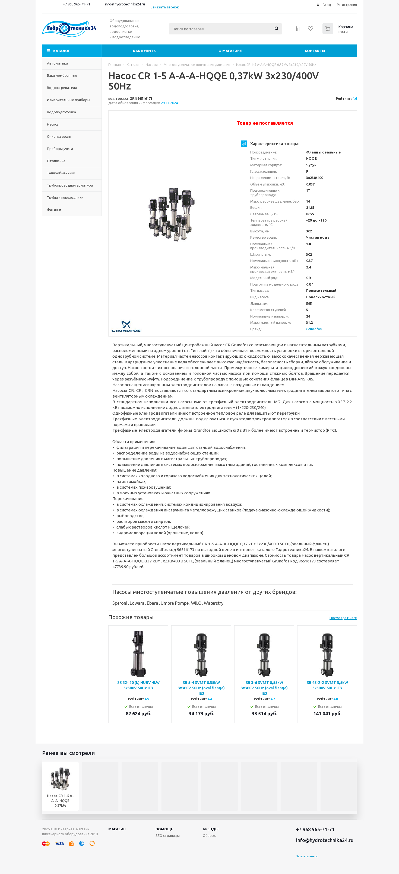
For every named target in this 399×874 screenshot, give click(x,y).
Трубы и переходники (65, 197)
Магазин (117, 829)
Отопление (56, 161)
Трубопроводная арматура (70, 185)
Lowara (137, 603)
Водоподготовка (61, 112)
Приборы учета (60, 149)
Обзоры (210, 835)
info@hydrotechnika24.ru (125, 4)
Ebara (152, 603)
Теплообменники (61, 173)
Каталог (61, 51)
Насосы (53, 124)
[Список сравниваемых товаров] (297, 30)
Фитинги (54, 210)
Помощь (164, 829)
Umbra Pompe (175, 603)
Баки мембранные (62, 75)
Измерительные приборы (68, 100)
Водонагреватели (62, 87)
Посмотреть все (343, 618)
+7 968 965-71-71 (76, 4)
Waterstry (213, 603)
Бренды (210, 829)
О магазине (230, 51)
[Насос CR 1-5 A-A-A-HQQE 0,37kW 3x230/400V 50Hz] (171, 214)
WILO (196, 603)
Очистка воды (59, 136)
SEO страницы (168, 835)
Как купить (144, 51)
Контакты (315, 51)
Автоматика (57, 63)
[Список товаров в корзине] (338, 32)
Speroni (119, 603)
